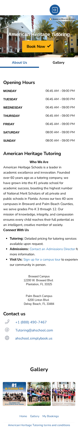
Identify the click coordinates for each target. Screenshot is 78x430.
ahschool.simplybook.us (33, 338)
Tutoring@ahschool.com (34, 330)
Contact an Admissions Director (52, 249)
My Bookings (50, 416)
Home (23, 416)
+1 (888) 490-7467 (31, 322)
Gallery (34, 416)
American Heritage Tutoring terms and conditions (39, 425)
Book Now (36, 46)
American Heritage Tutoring (39, 34)
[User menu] (55, 10)
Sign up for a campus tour (41, 259)
